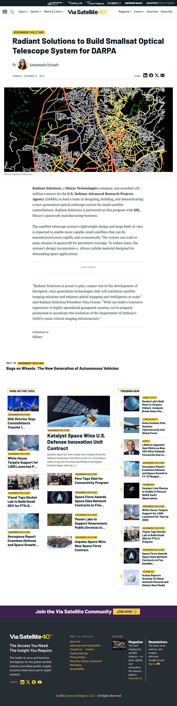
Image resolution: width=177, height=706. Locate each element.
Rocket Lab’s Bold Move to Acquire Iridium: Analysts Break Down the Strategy (153, 406)
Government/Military (28, 32)
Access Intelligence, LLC (80, 696)
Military (37, 336)
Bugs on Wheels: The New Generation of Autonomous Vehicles (62, 368)
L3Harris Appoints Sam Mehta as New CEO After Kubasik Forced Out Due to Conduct (153, 450)
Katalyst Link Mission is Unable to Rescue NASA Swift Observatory (155, 493)
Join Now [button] (125, 611)
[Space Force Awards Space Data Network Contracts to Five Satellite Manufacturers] (59, 497)
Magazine (124, 11)
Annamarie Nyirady (44, 64)
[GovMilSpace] (95, 3)
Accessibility (77, 669)
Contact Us (76, 649)
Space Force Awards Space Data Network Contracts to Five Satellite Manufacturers (90, 501)
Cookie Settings (79, 653)
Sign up (152, 663)
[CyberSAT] (114, 3)
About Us (75, 641)
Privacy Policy (77, 657)
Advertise (152, 11)
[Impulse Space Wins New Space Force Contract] (59, 542)
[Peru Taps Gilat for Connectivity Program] (59, 479)
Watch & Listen (52, 11)
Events (138, 11)
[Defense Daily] (133, 3)
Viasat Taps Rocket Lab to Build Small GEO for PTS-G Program (22, 501)
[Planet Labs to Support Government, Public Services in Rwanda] (59, 519)
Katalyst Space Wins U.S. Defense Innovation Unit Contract (76, 441)
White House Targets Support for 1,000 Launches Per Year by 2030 (23, 462)
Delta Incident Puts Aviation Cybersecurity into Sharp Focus (153, 428)
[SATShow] (75, 3)
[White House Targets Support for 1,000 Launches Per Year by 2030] (23, 442)
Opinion (34, 11)
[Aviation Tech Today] (160, 3)
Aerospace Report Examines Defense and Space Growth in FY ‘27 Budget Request (22, 540)
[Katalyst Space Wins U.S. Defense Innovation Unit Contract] (78, 411)
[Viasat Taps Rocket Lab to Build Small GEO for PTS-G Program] (23, 481)
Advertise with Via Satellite (85, 645)
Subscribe (166, 11)
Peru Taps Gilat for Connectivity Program (92, 480)
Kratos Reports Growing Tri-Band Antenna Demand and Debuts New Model (155, 580)
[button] (5, 11)
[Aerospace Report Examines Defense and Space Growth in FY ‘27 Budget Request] (23, 521)
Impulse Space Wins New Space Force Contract (90, 545)
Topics (22, 11)
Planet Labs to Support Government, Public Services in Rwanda (91, 523)
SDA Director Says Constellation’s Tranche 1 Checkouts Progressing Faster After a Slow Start (22, 423)
